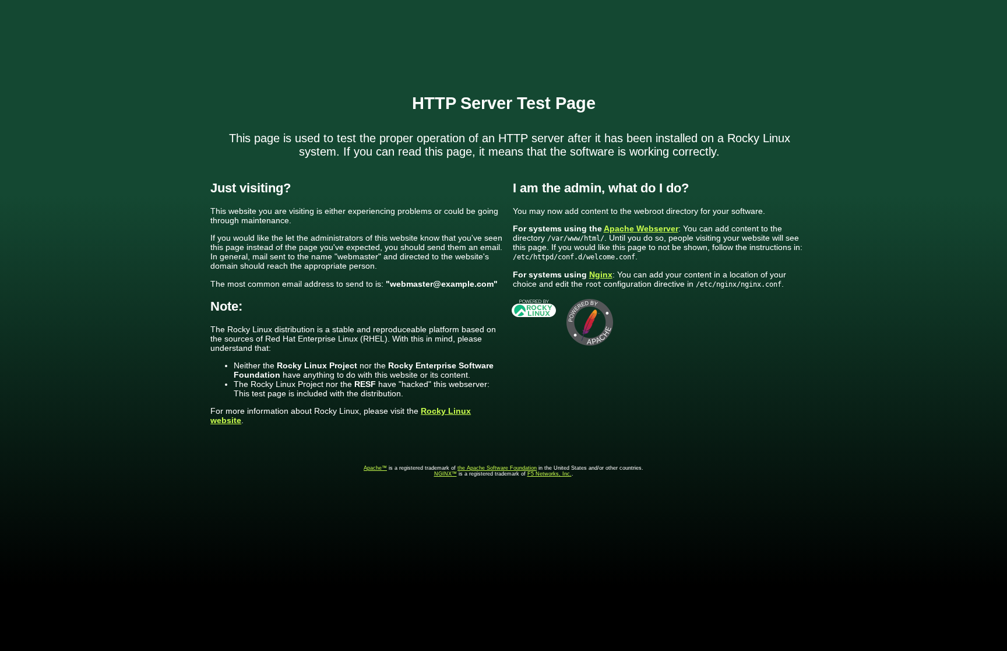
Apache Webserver (641, 228)
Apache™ (375, 468)
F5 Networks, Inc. (549, 474)
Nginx (600, 274)
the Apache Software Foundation (497, 468)
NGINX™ (445, 474)
